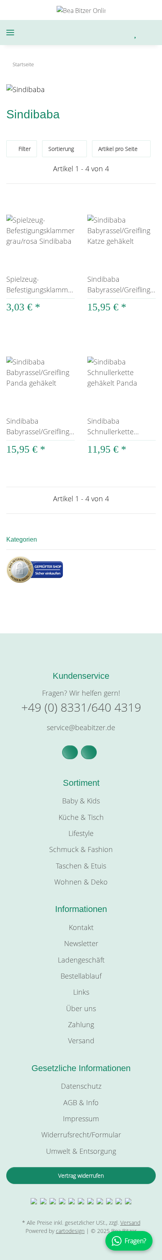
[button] (103, 33)
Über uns (81, 1008)
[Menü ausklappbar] (10, 33)
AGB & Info (81, 1102)
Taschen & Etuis (81, 865)
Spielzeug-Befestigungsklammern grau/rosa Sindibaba (40, 284)
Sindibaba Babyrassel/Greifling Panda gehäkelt (37, 426)
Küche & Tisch (81, 817)
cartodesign (70, 1231)
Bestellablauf (81, 976)
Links (81, 992)
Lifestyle (81, 833)
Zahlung (81, 1024)
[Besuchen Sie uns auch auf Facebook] (70, 752)
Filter (24, 148)
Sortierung (61, 148)
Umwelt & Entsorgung (81, 1151)
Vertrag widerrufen (81, 1175)
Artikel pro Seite (118, 148)
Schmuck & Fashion (81, 849)
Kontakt (81, 927)
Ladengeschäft (81, 959)
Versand (81, 1040)
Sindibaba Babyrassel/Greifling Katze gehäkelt (118, 284)
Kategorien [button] (21, 539)
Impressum (81, 1118)
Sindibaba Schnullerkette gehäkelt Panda (112, 426)
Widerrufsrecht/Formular (81, 1134)
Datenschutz (81, 1086)
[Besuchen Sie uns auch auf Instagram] (89, 752)
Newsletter (81, 943)
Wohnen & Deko (81, 882)
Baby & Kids (81, 800)
